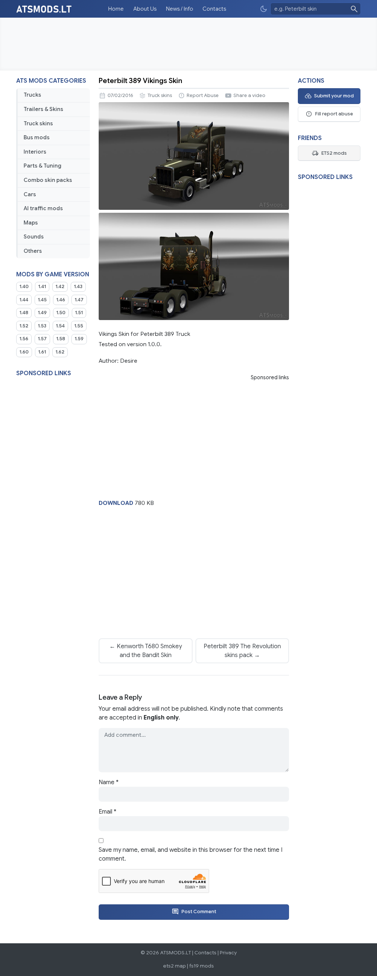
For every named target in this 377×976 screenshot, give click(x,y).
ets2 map (174, 966)
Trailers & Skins (43, 109)
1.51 (79, 313)
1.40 (24, 287)
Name (109, 782)
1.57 (42, 339)
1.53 (42, 326)
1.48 (24, 313)
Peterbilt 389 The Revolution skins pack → (242, 651)
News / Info (179, 9)
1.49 (42, 313)
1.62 (60, 352)
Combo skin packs (48, 180)
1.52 (24, 326)
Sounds (34, 236)
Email (107, 811)
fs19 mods (201, 966)
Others (33, 251)
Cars (30, 194)
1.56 (24, 339)
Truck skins (38, 123)
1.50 (61, 313)
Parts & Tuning (42, 165)
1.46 (60, 300)
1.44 (24, 300)
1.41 (42, 287)
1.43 (78, 287)
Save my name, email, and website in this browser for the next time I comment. (190, 854)
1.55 (78, 326)
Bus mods (37, 137)
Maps (31, 222)
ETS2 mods (334, 153)
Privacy (228, 953)
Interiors (35, 151)
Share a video (249, 95)
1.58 (60, 339)
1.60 (24, 352)
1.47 (79, 300)
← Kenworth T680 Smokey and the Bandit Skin (145, 651)
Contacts (214, 9)
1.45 (42, 300)
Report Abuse (203, 95)
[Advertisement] (188, 44)
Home (116, 9)
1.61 (42, 352)
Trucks (32, 95)
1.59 (79, 339)
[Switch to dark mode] (263, 9)
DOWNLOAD (116, 502)
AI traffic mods (43, 208)
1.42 (60, 287)
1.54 (60, 326)
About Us (144, 9)
